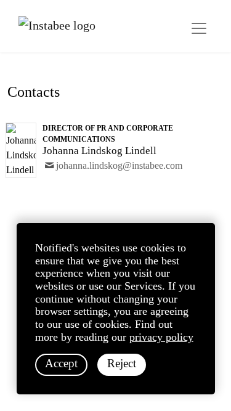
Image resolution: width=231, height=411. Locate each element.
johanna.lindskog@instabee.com (119, 165)
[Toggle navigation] (199, 28)
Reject (121, 363)
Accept (61, 363)
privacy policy (161, 337)
